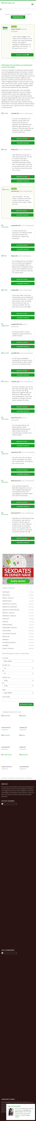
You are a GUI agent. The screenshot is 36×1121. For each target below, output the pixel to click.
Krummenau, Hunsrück (18, 604)
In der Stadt (6, 697)
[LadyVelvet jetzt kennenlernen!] (5, 455)
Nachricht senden (21, 55)
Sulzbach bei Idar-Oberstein (18, 610)
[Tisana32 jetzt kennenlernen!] (5, 384)
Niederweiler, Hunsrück (18, 627)
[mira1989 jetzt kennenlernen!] (5, 355)
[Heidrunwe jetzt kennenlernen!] (5, 483)
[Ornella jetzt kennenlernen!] (5, 293)
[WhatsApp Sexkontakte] (8, 4)
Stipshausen (29, 113)
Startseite (4, 778)
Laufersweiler (18, 630)
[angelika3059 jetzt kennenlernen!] (5, 327)
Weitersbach (18, 595)
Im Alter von (6, 665)
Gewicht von (6, 677)
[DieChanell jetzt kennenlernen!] (5, 516)
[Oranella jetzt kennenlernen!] (5, 115)
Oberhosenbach (18, 625)
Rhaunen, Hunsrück (18, 613)
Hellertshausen (18, 601)
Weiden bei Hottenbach (18, 607)
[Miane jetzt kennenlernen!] (5, 259)
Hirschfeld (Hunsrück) (18, 642)
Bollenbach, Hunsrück (18, 616)
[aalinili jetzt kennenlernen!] (27, 740)
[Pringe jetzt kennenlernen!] (5, 151)
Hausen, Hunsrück (18, 648)
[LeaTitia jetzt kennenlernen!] (6, 192)
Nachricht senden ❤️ (22, 139)
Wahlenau (18, 639)
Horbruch (18, 622)
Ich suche (5, 658)
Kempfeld (18, 645)
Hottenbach (18, 592)
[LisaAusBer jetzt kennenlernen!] (5, 228)
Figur (3, 689)
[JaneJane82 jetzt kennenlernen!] (27, 759)
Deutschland (11, 778)
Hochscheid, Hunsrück (18, 633)
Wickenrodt (18, 636)
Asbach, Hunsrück (18, 598)
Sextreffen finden (22, 143)
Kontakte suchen (27, 704)
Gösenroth (18, 619)
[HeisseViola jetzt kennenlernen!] (5, 420)
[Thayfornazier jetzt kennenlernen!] (9, 759)
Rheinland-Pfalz (20, 778)
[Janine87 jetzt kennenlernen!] (27, 720)
